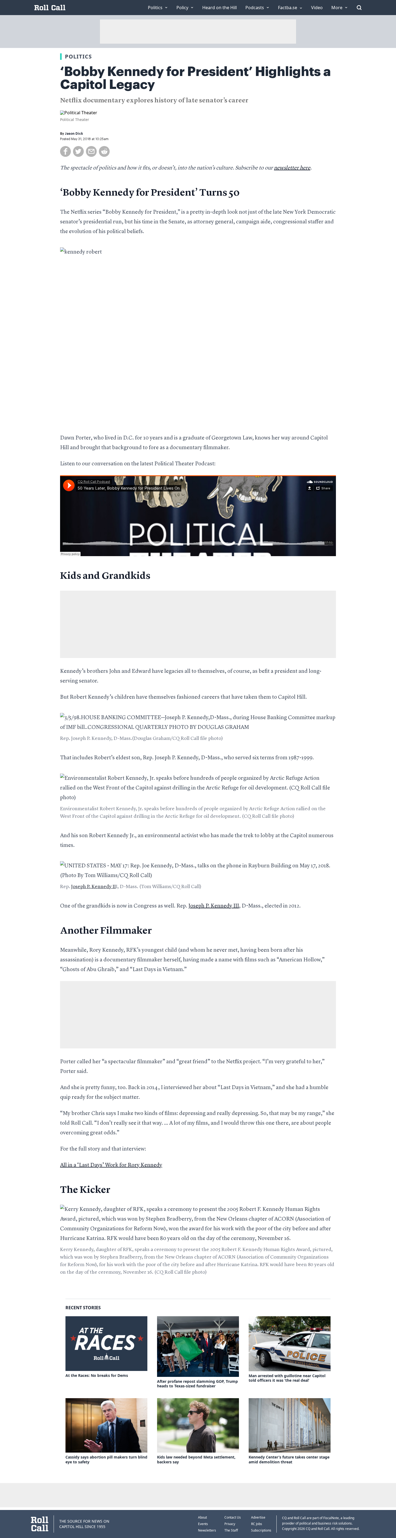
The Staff (231, 1530)
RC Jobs (256, 1524)
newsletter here (292, 168)
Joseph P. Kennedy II (93, 886)
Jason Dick (74, 133)
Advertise (258, 1517)
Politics (78, 56)
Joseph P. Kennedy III (213, 906)
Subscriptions (261, 1530)
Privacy (229, 1524)
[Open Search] (359, 7)
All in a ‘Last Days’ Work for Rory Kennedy (111, 1165)
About (202, 1517)
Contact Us (232, 1517)
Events (203, 1524)
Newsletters (207, 1530)
